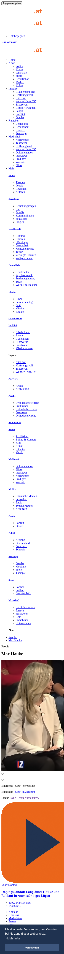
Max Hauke (15, 640)
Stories (19, 526)
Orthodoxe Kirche (26, 415)
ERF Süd (21, 98)
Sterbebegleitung (25, 278)
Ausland (20, 539)
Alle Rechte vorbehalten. (25, 797)
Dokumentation (24, 152)
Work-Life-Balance (26, 284)
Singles (20, 221)
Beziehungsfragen (26, 205)
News (12, 62)
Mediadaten (15, 918)
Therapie (21, 572)
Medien (20, 82)
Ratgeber (14, 120)
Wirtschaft (21, 72)
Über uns (14, 915)
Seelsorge (21, 133)
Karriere (20, 130)
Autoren (20, 191)
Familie (20, 212)
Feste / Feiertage (25, 302)
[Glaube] (23, 53)
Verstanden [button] (32, 947)
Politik (19, 66)
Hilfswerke (22, 341)
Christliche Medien (26, 496)
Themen (20, 182)
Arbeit (19, 385)
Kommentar (15, 422)
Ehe (18, 209)
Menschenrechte (25, 248)
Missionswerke (24, 348)
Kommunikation (25, 215)
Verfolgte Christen (26, 254)
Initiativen (21, 345)
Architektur (22, 436)
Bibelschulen (23, 332)
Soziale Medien (24, 505)
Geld (18, 616)
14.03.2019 (15, 905)
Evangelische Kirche (27, 402)
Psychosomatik (24, 275)
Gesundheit (22, 126)
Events (19, 335)
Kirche (19, 69)
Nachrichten (22, 139)
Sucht (19, 281)
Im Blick (20, 114)
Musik (19, 452)
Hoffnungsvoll (24, 146)
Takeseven (22, 104)
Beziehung (22, 123)
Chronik (20, 238)
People (19, 110)
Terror (19, 251)
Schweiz (20, 549)
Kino (18, 442)
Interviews (21, 155)
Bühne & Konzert (26, 439)
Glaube (20, 117)
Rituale (20, 311)
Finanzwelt (22, 613)
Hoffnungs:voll (24, 94)
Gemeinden (22, 338)
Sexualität (21, 218)
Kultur (19, 85)
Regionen (21, 188)
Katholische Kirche (26, 409)
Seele (19, 569)
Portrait (20, 522)
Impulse (13, 88)
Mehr (12, 168)
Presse (12, 921)
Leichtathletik (23, 593)
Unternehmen (23, 623)
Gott (18, 305)
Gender (20, 563)
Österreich (21, 546)
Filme (19, 165)
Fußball (20, 590)
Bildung (20, 235)
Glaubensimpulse (25, 91)
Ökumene (21, 412)
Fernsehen (21, 499)
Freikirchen (22, 405)
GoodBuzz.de (15, 318)
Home (12, 59)
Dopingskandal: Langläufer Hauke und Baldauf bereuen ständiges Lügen (30, 894)
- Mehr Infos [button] (13, 938)
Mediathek (14, 136)
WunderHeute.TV (26, 101)
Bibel (19, 298)
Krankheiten (23, 272)
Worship (20, 162)
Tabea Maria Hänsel (20, 902)
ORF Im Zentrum (25, 791)
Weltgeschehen (24, 258)
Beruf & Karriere (25, 607)
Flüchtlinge (22, 242)
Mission (20, 308)
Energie (20, 610)
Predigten (21, 158)
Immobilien (22, 619)
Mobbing (21, 566)
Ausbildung (22, 388)
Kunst (19, 445)
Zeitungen (21, 508)
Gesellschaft (22, 78)
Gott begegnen (17, 35)
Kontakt (13, 911)
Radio (19, 502)
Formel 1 (21, 586)
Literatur (20, 449)
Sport (19, 75)
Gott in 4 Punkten (26, 107)
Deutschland (23, 543)
